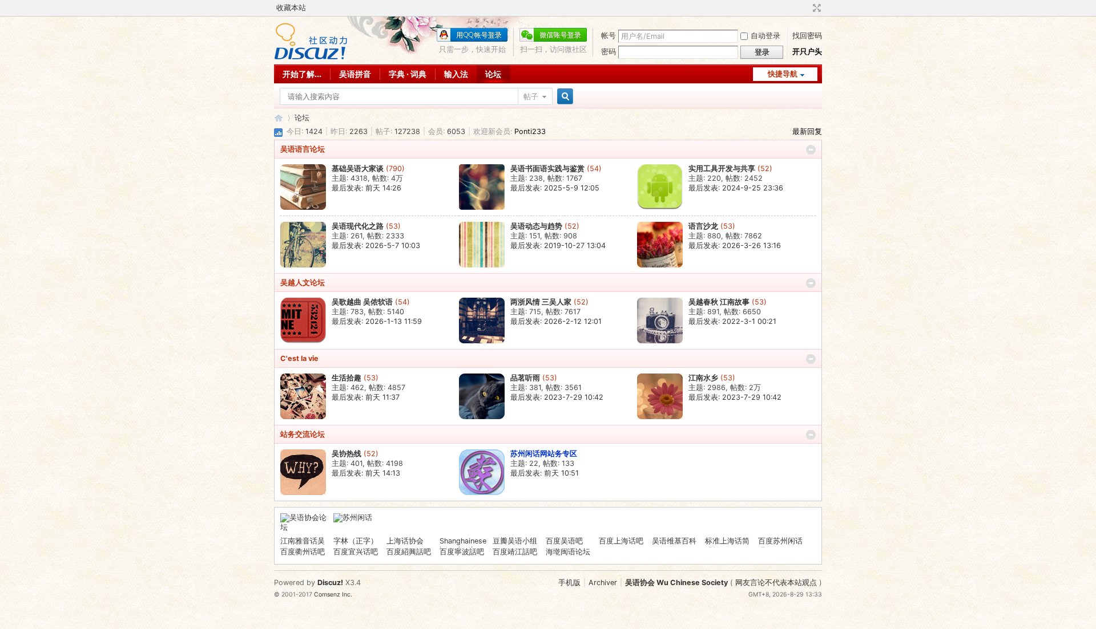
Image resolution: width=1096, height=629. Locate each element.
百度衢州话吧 (302, 551)
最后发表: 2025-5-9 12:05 (554, 188)
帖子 (530, 96)
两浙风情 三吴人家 (540, 302)
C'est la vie (299, 358)
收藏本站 (291, 7)
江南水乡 (703, 378)
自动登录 (765, 35)
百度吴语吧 (564, 541)
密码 (608, 51)
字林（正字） (355, 541)
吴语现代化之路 (358, 226)
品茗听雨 (525, 378)
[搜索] (563, 96)
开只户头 (807, 51)
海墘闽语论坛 (568, 551)
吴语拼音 (355, 74)
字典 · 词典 (407, 74)
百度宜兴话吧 (355, 551)
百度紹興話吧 (408, 551)
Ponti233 (530, 131)
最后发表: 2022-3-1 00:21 (732, 321)
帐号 (608, 35)
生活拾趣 (346, 378)
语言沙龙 (703, 226)
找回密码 (807, 35)
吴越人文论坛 (302, 282)
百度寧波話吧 (462, 551)
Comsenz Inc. (333, 594)
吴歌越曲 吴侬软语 (362, 302)
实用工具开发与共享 (721, 168)
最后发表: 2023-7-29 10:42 (556, 397)
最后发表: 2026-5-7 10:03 (376, 245)
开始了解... (302, 74)
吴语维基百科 (674, 541)
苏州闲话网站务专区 (543, 453)
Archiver (603, 582)
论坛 (493, 74)
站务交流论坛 (302, 434)
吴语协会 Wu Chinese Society (676, 582)
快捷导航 (782, 74)
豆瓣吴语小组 (515, 541)
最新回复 (807, 131)
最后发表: (366, 188)
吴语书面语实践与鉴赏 (547, 168)
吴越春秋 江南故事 (719, 302)
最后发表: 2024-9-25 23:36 (735, 188)
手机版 (569, 582)
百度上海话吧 (621, 541)
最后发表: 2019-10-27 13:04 (558, 245)
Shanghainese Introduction (463, 545)
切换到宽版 (815, 8)
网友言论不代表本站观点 (776, 582)
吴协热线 (346, 453)
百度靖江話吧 (515, 551)
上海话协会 (405, 541)
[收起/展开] (811, 150)
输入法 (456, 74)
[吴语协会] (311, 57)
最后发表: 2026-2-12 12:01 (556, 321)
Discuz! (330, 582)
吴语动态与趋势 (536, 226)
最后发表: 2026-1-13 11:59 (377, 321)
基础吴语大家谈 (358, 168)
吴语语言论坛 (302, 149)
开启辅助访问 (806, 8)
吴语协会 (278, 117)
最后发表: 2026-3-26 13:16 (734, 245)
